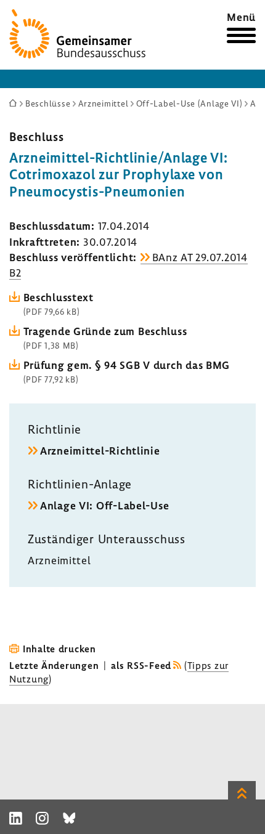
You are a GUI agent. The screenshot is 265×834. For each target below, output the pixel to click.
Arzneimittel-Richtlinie (100, 450)
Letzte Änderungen (54, 665)
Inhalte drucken (59, 648)
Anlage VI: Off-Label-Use (104, 505)
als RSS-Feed (141, 665)
